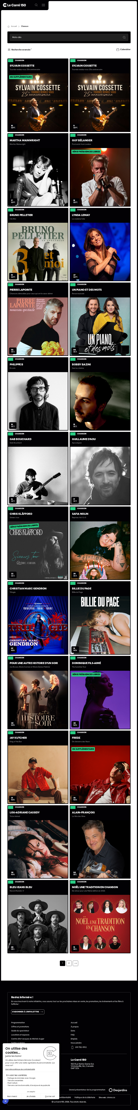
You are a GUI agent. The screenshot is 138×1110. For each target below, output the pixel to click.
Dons (73, 1031)
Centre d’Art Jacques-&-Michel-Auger (27, 1039)
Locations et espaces (20, 1035)
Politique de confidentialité (59, 1098)
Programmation (18, 1023)
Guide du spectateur (20, 1031)
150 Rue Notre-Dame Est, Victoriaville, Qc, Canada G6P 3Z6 (82, 1066)
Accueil (74, 1023)
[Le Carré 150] (14, 5)
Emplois (74, 1039)
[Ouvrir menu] (43, 5)
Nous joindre (76, 1043)
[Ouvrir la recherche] (36, 5)
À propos (75, 1027)
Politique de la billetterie (85, 1098)
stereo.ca (111, 1098)
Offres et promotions (20, 1027)
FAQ (73, 1035)
